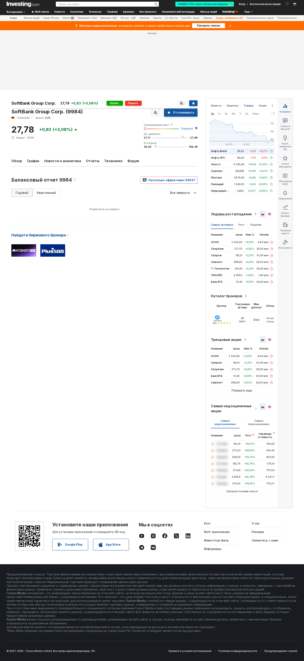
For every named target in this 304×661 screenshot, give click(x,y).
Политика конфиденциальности (237, 651)
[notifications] (287, 4)
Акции (13, 18)
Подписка (187, 128)
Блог (207, 523)
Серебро (217, 170)
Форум (133, 161)
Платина (216, 177)
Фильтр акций (208, 11)
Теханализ (113, 161)
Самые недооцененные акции (231, 408)
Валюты (216, 105)
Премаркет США (87, 18)
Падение (255, 224)
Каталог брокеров (226, 296)
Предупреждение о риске (280, 651)
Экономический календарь (178, 11)
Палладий (217, 184)
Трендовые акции (226, 340)
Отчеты (92, 161)
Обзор (16, 161)
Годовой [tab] (22, 192)
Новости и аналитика (62, 161)
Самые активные (222, 224)
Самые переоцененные (258, 422)
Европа (157, 18)
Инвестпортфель (216, 540)
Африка (207, 18)
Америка (144, 18)
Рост (241, 224)
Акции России (51, 18)
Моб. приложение (217, 532)
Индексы (232, 105)
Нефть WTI (218, 157)
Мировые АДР (109, 18)
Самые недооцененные (225, 422)
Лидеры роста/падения (231, 214)
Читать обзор (270, 320)
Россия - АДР (128, 18)
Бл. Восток (171, 18)
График (33, 161)
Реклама (258, 532)
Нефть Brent (219, 151)
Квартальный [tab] (46, 192)
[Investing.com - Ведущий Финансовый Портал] (23, 4)
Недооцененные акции (260, 18)
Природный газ (221, 190)
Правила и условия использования (190, 651)
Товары (249, 105)
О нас (256, 523)
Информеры (212, 549)
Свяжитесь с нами (265, 540)
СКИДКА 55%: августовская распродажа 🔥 (204, 4)
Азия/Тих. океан (190, 18)
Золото (216, 164)
